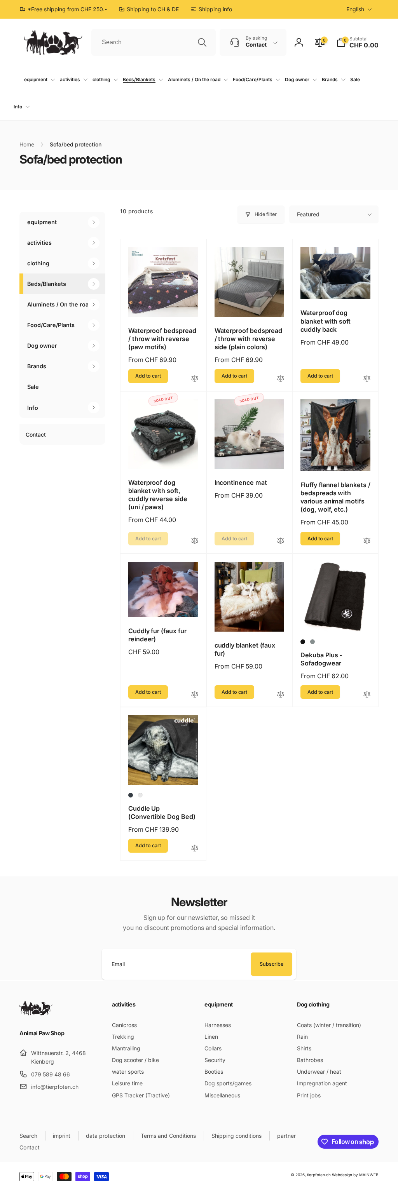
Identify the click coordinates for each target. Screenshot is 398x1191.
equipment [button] (42, 222)
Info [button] (32, 407)
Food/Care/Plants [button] (51, 325)
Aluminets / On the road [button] (59, 304)
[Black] (302, 641)
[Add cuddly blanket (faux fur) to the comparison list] (280, 695)
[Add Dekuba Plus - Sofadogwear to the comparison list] (366, 695)
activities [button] (39, 242)
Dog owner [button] (42, 345)
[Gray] (312, 641)
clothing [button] (38, 263)
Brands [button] (36, 366)
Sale (33, 386)
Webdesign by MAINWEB (355, 1174)
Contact (36, 434)
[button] (357, 42)
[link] (211, 9)
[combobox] (153, 42)
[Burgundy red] (140, 795)
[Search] (202, 42)
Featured (308, 214)
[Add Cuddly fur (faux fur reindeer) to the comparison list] (194, 695)
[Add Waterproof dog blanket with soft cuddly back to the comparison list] (366, 379)
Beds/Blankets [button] (46, 283)
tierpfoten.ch (319, 1174)
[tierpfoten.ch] (35, 1013)
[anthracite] (130, 795)
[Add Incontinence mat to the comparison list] (280, 541)
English (355, 9)
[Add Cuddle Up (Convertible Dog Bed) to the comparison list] (194, 848)
